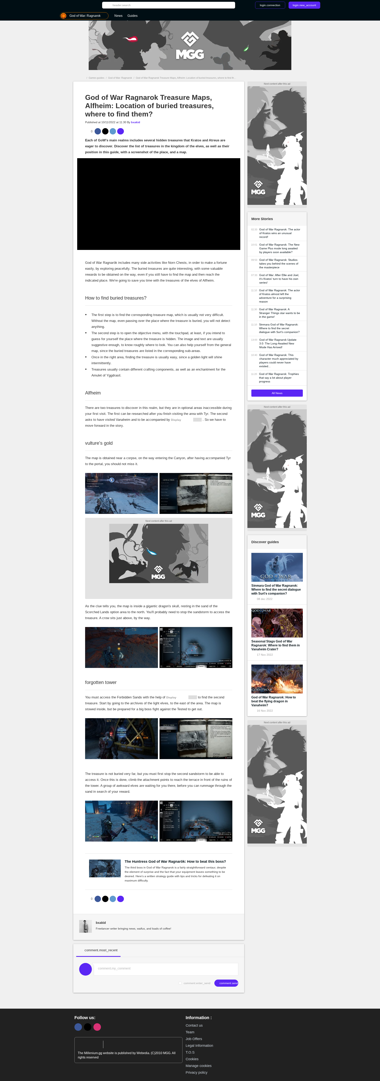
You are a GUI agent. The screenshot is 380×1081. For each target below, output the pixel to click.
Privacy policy (196, 1072)
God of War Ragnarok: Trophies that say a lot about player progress (279, 377)
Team (190, 1032)
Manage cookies (199, 1066)
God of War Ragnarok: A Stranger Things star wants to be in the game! (279, 313)
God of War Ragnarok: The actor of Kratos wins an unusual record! (279, 233)
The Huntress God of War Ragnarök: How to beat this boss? (175, 861)
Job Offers (194, 1039)
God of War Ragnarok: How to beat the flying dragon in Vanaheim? (273, 701)
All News (277, 393)
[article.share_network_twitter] (105, 131)
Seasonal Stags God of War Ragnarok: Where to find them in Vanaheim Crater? (275, 645)
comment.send (228, 983)
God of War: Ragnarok (120, 78)
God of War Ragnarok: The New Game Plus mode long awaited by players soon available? (279, 248)
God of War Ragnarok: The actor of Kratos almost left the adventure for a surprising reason (279, 296)
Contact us (194, 1025)
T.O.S (190, 1052)
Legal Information (199, 1046)
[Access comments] (120, 131)
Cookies (192, 1059)
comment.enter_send (197, 983)
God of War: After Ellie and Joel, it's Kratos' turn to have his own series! (279, 278)
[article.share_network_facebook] (98, 131)
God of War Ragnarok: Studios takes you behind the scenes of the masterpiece (278, 263)
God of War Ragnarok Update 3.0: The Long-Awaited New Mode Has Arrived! (277, 343)
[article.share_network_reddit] (113, 131)
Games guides (96, 78)
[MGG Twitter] (87, 1027)
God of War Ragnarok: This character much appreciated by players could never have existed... (278, 360)
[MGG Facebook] (78, 1027)
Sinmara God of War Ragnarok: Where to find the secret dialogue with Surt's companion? (279, 328)
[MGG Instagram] (97, 1027)
